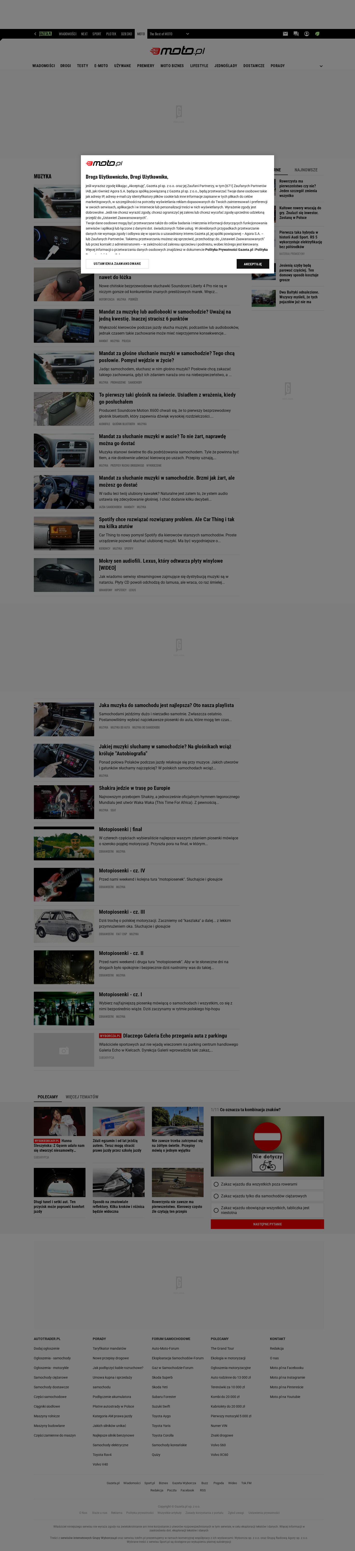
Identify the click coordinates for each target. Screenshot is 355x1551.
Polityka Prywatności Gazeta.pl (229, 250)
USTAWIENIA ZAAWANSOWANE (117, 264)
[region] (177, 214)
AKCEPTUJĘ (253, 264)
